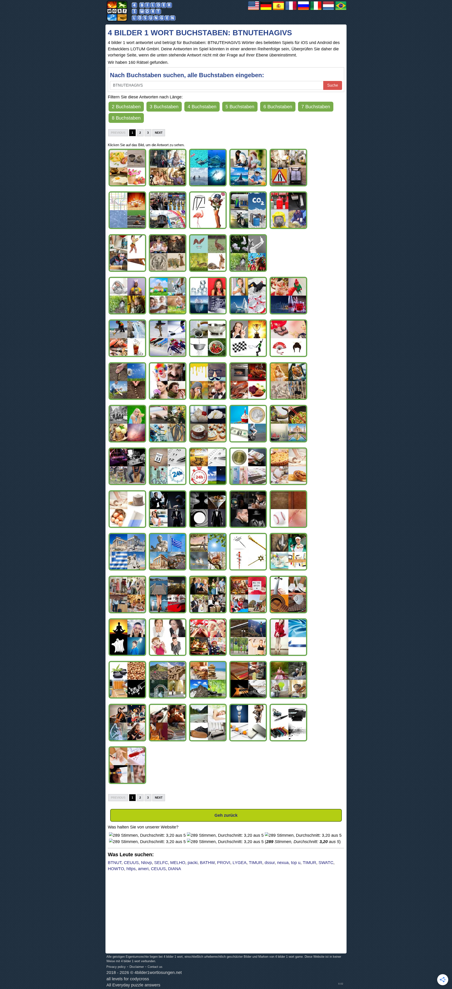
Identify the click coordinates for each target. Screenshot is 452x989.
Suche (332, 85)
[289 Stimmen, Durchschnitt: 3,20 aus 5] (147, 835)
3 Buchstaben (164, 106)
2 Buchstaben (126, 106)
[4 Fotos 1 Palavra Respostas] (341, 10)
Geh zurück (226, 815)
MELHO (177, 862)
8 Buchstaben (126, 118)
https (131, 868)
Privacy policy (116, 967)
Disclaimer (136, 967)
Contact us (155, 967)
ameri (143, 868)
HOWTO (116, 868)
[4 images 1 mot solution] (291, 10)
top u (295, 862)
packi (193, 862)
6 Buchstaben (277, 106)
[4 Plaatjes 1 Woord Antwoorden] (328, 10)
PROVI (223, 862)
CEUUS (131, 862)
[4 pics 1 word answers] (253, 10)
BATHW (207, 862)
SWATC (326, 862)
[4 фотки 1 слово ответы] (303, 10)
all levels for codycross (127, 979)
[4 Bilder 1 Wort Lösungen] (266, 10)
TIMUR (255, 862)
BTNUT (114, 862)
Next (158, 132)
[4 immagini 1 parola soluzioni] (316, 10)
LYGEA (239, 862)
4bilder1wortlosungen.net (158, 972)
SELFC (161, 862)
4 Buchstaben (202, 106)
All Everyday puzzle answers (133, 985)
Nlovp (146, 862)
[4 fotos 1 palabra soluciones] (278, 10)
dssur (270, 862)
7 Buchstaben (315, 106)
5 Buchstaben (240, 106)
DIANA (174, 868)
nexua (283, 862)
